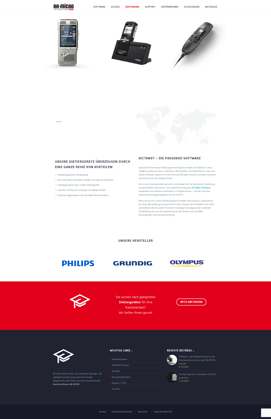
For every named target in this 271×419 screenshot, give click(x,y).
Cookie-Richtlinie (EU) (162, 412)
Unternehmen (169, 6)
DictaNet (116, 371)
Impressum (142, 412)
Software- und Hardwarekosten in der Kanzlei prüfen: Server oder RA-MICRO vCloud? (197, 360)
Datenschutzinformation (122, 412)
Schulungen (191, 6)
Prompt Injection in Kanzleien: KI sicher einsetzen (197, 376)
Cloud (115, 6)
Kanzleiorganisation (121, 377)
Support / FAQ (119, 382)
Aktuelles (211, 6)
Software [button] (99, 6)
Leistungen (132, 6)
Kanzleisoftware (119, 359)
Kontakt (116, 388)
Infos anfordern (191, 302)
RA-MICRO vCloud (120, 365)
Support (150, 6)
